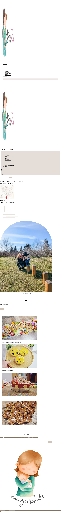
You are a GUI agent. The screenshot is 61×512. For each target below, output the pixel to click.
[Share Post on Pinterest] (4, 200)
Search (11, 149)
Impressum (5, 166)
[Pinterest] (26, 300)
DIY (5, 70)
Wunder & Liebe (8, 73)
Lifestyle (7, 71)
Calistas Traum (2, 510)
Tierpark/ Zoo (9, 155)
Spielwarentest (8, 75)
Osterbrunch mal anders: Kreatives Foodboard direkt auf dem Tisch (11, 342)
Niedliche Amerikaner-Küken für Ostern (7, 370)
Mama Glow (7, 156)
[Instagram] (2, 174)
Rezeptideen (7, 72)
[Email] (1, 174)
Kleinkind (7, 74)
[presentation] (27, 328)
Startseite (5, 64)
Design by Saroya (12, 510)
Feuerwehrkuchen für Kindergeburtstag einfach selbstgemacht (10, 398)
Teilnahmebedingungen (9, 165)
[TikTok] (3, 174)
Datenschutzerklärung (7, 164)
